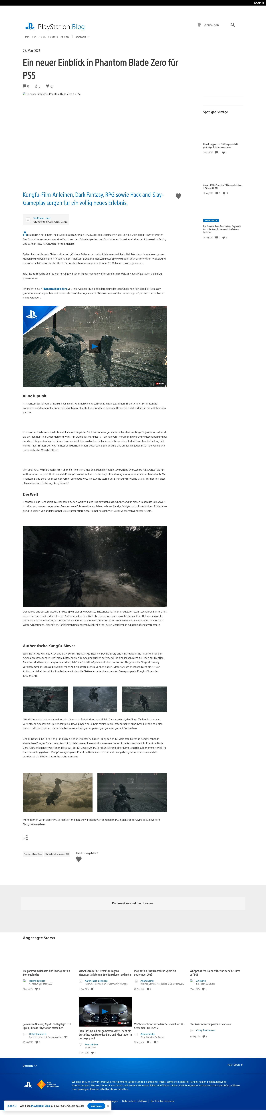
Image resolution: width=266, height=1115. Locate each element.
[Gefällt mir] (223, 152)
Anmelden (211, 25)
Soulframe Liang (41, 217)
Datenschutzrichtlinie (134, 1101)
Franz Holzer (91, 1044)
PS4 (34, 36)
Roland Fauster (37, 980)
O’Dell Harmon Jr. (38, 1033)
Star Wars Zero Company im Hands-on (210, 1024)
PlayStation (61, 26)
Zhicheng (201, 980)
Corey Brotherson (205, 1030)
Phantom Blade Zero (55, 288)
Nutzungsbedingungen (105, 1101)
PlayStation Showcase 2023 (57, 854)
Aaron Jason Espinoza (96, 980)
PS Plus (64, 36)
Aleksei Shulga (148, 1033)
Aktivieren (96, 1106)
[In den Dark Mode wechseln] (199, 25)
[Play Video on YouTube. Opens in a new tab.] (160, 384)
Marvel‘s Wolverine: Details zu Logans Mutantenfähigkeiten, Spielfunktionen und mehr (105, 972)
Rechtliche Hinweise (162, 1101)
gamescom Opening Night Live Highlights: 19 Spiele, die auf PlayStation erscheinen (47, 1025)
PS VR (42, 36)
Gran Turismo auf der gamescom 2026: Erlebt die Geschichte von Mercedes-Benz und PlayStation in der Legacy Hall (105, 1034)
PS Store (53, 36)
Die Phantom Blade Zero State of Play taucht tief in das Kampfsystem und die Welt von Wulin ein (222, 229)
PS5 (27, 36)
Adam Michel (147, 980)
